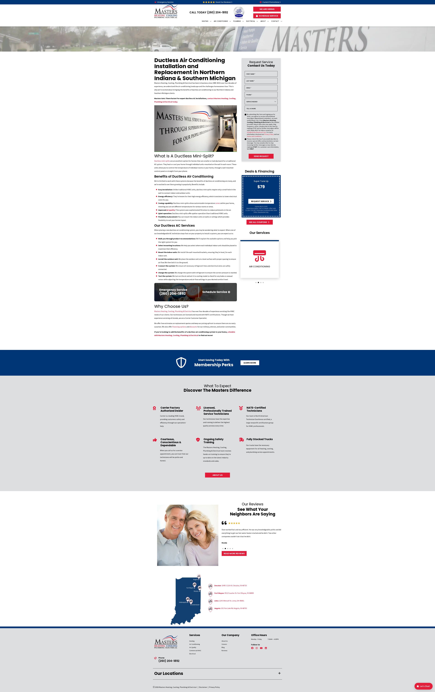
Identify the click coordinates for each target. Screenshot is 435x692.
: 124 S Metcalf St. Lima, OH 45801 (229, 601)
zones (217, 203)
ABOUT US (218, 475)
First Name (250, 74)
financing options (179, 327)
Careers (224, 644)
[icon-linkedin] (266, 648)
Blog (223, 647)
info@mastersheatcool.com (256, 132)
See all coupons (258, 222)
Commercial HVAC (195, 651)
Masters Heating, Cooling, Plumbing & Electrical (173, 311)
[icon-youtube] (261, 648)
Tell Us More (251, 109)
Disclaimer (203, 687)
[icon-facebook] (252, 648)
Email (248, 88)
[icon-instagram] (257, 648)
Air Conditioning (194, 644)
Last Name (250, 81)
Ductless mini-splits (162, 161)
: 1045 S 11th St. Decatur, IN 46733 (230, 585)
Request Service (260, 201)
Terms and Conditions (254, 136)
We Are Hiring (267, 9)
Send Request (261, 156)
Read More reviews (234, 553)
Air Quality (192, 647)
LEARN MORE (250, 362)
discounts (193, 327)
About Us (225, 641)
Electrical (192, 654)
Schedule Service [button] (268, 15)
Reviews (224, 651)
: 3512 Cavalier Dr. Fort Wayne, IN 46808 (234, 593)
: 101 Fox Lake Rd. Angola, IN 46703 (230, 608)
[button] (255, 282)
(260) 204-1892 (217, 12)
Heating (192, 641)
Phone (249, 95)
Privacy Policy (269, 134)
